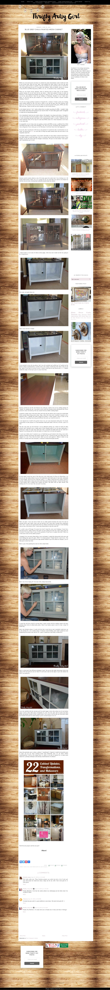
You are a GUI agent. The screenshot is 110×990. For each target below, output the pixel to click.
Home (22, 1)
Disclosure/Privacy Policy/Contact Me (64, 2)
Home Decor (78, 1)
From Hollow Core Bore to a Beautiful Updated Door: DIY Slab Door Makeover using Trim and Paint (81, 174)
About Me (30, 1)
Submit (81, 99)
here (32, 131)
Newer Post (22, 935)
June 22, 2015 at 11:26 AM (38, 877)
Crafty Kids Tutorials (86, 317)
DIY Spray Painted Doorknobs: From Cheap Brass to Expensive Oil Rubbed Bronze (81, 230)
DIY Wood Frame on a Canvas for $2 (80, 304)
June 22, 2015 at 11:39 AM (41, 888)
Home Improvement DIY (35, 866)
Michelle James (27, 877)
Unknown (25, 899)
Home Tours (73, 319)
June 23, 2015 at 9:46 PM (34, 899)
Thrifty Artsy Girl (28, 889)
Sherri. (62, 988)
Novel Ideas (85, 316)
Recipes (47, 2)
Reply (24, 884)
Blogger (67, 983)
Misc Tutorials (44, 866)
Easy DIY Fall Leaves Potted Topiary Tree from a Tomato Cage (81, 193)
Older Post (64, 935)
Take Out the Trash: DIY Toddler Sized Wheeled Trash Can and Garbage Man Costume (81, 211)
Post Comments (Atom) (32, 938)
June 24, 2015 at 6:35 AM (41, 907)
